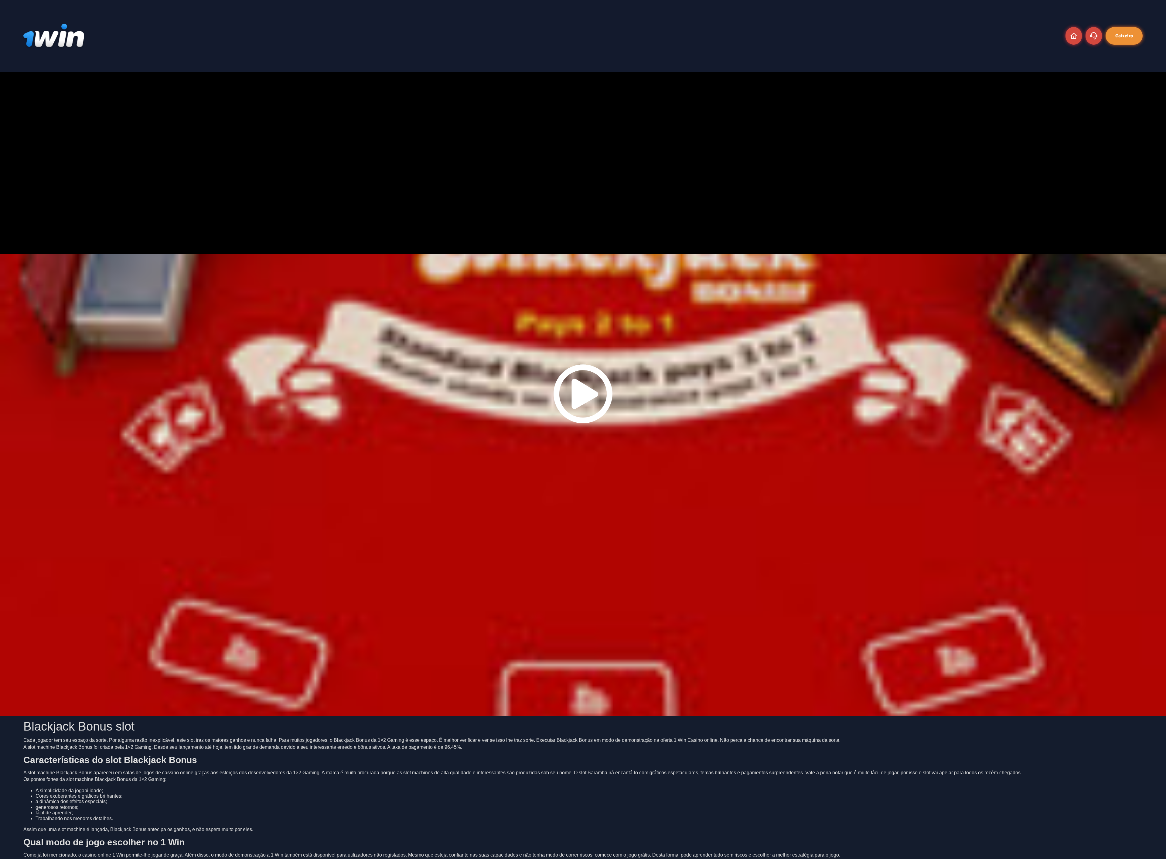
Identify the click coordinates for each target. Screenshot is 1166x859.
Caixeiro (1124, 36)
